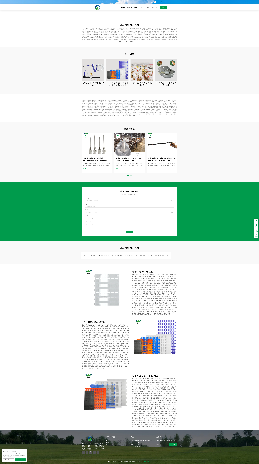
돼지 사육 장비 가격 (89, 255)
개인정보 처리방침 (146, 461)
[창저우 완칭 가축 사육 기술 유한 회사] (97, 7)
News (107, 442)
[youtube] (161, 2)
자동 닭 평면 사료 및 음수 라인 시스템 (142, 84)
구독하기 (173, 444)
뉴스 (141, 7)
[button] (128, 175)
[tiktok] (98, 452)
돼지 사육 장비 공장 (103, 255)
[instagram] (90, 452)
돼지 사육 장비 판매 (117, 255)
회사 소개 (130, 7)
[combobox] (129, 218)
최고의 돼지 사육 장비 (131, 255)
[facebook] (163, 2)
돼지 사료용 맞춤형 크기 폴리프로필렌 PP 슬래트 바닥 (117, 84)
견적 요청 (163, 7)
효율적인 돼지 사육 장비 (161, 255)
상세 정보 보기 (93, 69)
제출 (129, 232)
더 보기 (85, 168)
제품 (135, 7)
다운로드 (154, 7)
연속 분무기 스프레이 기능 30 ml (93, 84)
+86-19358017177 (97, 1)
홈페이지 (123, 7)
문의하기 (147, 7)
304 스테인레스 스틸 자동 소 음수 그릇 (166, 84)
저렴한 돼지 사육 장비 (146, 255)
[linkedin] (165, 2)
